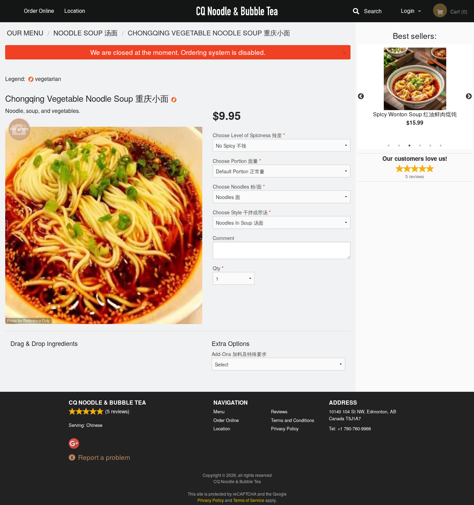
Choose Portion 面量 (237, 160)
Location (74, 11)
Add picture (19, 128)
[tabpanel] (415, 92)
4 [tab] (419, 145)
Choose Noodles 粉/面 (239, 186)
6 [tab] (440, 145)
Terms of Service (248, 500)
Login (407, 11)
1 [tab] (388, 145)
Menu (219, 411)
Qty (218, 268)
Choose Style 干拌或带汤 (242, 212)
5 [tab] (430, 145)
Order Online (39, 11)
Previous (360, 96)
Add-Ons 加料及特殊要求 (239, 353)
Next (468, 96)
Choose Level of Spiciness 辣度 (249, 135)
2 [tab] (399, 145)
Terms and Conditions (292, 420)
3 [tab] (409, 145)
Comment (223, 237)
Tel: (350, 428)
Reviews (279, 411)
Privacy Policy (284, 428)
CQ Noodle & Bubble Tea (107, 402)
